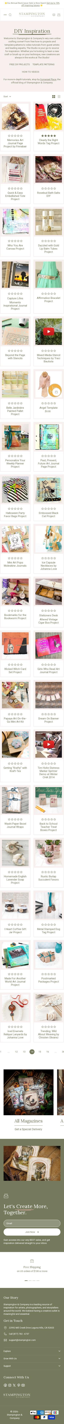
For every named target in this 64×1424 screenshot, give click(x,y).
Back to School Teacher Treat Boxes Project (48, 827)
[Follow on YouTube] (23, 1385)
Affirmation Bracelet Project (48, 299)
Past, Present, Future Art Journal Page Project (48, 463)
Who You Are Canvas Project (15, 247)
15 (40, 1052)
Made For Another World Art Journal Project (15, 981)
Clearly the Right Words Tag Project (48, 142)
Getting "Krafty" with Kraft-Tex (15, 769)
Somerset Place (48, 79)
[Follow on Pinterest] (18, 1385)
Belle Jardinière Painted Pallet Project (15, 411)
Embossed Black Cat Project (48, 514)
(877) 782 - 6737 (21, 1334)
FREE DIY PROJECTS (19, 64)
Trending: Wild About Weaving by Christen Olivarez (48, 1034)
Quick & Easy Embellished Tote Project (15, 196)
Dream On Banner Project (48, 720)
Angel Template (48, 407)
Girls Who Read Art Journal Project (49, 670)
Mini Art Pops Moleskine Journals (15, 564)
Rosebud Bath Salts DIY (48, 194)
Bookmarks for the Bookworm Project (15, 616)
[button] (15, 135)
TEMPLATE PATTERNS (44, 64)
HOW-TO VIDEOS (30, 71)
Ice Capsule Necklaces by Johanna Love (48, 565)
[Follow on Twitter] (14, 1385)
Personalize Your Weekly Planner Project (15, 463)
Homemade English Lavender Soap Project (15, 879)
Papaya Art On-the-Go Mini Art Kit (15, 720)
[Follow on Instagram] (10, 1385)
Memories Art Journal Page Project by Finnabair (15, 143)
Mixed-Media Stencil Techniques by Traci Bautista (48, 358)
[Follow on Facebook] (5, 1385)
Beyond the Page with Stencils (15, 357)
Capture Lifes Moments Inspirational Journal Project (15, 303)
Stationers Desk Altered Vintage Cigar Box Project (48, 619)
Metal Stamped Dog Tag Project (48, 931)
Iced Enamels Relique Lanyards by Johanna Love (15, 1034)
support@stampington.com (22, 1340)
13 (24, 1052)
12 (16, 1052)
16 (47, 1052)
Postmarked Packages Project (48, 980)
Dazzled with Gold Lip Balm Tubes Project (48, 248)
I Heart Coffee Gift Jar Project (15, 931)
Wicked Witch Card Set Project (15, 670)
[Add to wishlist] (59, 373)
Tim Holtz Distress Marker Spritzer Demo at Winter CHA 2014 (48, 772)
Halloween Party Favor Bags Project (15, 514)
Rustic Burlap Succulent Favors (48, 878)
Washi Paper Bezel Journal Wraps (15, 825)
